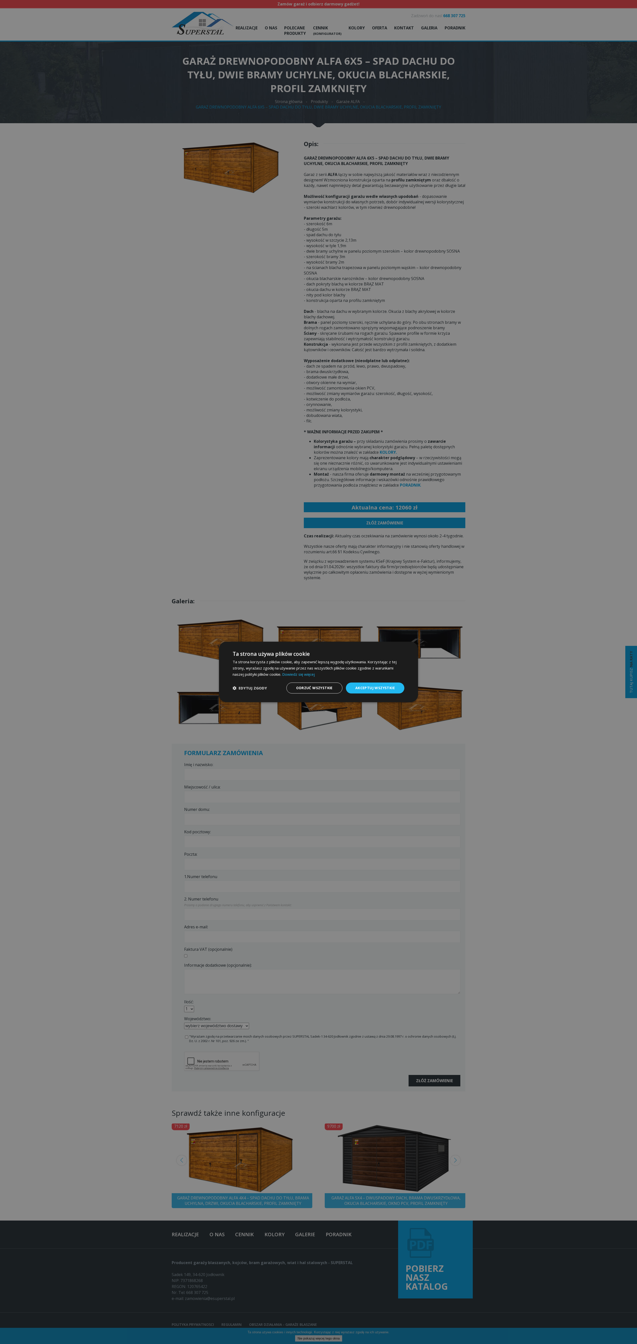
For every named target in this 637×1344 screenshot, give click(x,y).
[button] (250, 688)
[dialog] (318, 672)
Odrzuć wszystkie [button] (314, 687)
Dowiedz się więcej (298, 674)
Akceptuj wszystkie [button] (375, 687)
